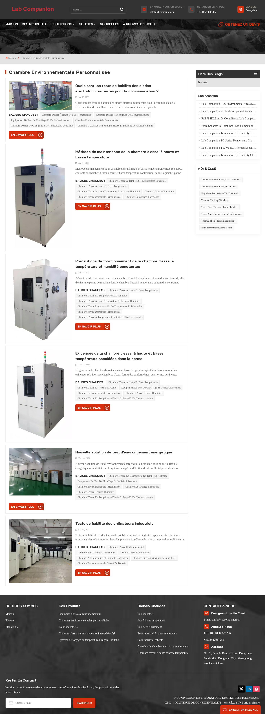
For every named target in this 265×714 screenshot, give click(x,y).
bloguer (202, 82)
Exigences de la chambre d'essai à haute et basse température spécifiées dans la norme (119, 356)
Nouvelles (109, 24)
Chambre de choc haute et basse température (163, 646)
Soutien (86, 24)
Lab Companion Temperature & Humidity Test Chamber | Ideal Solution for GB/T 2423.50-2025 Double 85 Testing (229, 133)
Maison (11, 24)
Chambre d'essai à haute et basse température (66, 114)
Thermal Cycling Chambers (214, 200)
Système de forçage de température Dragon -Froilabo (89, 639)
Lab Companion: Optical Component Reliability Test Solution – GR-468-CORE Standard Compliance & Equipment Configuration (229, 111)
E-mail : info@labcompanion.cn (222, 619)
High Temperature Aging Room (216, 227)
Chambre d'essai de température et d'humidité (102, 295)
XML (168, 702)
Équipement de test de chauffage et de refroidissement (40, 120)
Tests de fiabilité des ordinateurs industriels (114, 523)
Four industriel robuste (150, 639)
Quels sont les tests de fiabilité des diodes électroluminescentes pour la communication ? (116, 88)
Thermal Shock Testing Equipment (218, 220)
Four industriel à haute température (157, 633)
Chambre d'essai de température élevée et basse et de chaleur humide (115, 125)
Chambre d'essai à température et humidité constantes (137, 181)
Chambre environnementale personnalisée (96, 120)
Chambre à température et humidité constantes (103, 558)
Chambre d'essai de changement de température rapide (138, 476)
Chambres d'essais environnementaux (80, 613)
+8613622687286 (214, 639)
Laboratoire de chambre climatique (96, 552)
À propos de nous (139, 24)
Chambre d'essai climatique (159, 191)
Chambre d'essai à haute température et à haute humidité (109, 191)
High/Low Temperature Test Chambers (220, 193)
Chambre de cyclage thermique (142, 197)
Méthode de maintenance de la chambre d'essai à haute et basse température (127, 154)
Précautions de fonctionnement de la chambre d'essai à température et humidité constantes (124, 264)
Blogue (9, 620)
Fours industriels (68, 626)
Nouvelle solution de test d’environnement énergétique (123, 452)
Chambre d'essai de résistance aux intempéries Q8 (87, 633)
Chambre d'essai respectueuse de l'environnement (122, 114)
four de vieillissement (150, 626)
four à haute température (151, 620)
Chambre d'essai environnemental (126, 547)
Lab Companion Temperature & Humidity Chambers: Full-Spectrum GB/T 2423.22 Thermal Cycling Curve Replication (229, 155)
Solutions (62, 24)
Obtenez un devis (242, 24)
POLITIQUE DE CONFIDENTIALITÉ (198, 702)
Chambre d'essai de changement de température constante (42, 125)
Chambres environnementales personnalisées (84, 620)
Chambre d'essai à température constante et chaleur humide (110, 317)
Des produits (34, 24)
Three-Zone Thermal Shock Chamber (219, 207)
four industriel (145, 613)
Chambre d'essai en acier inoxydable (97, 387)
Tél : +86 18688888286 (217, 633)
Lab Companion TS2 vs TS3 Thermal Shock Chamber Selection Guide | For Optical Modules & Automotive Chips (229, 147)
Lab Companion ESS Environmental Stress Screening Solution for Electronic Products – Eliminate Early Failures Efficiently (229, 103)
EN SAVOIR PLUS (22, 135)
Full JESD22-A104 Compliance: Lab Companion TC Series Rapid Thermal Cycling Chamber (229, 118)
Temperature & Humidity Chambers (218, 186)
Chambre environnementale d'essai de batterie (102, 563)
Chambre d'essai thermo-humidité (143, 393)
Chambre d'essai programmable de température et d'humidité (110, 306)
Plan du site (12, 626)
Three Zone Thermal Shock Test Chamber (221, 214)
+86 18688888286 (206, 12)
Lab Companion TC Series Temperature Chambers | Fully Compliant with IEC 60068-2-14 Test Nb (229, 140)
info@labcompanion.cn (162, 12)
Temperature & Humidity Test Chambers (220, 179)
